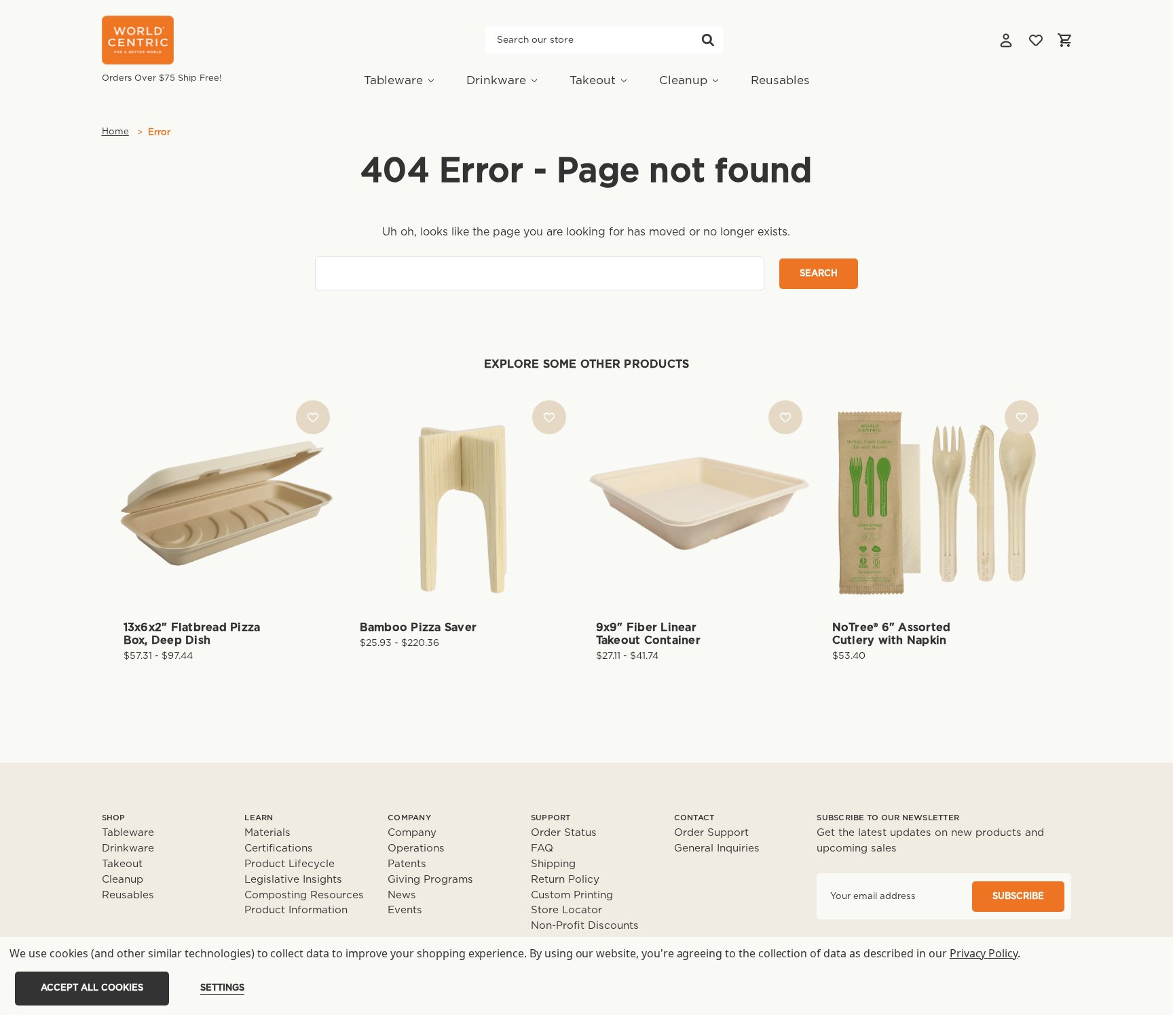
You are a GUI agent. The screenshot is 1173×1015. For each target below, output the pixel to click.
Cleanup (683, 80)
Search (708, 40)
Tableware (393, 80)
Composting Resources (304, 895)
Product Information (296, 910)
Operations (416, 848)
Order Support (711, 833)
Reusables (780, 80)
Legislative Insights (293, 880)
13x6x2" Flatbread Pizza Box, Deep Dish (192, 634)
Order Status (564, 833)
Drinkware (496, 80)
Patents (407, 864)
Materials (267, 833)
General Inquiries (717, 848)
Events (405, 910)
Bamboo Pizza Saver (418, 627)
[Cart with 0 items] (1064, 40)
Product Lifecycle (289, 864)
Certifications (278, 848)
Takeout (593, 80)
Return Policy (565, 880)
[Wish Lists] (1036, 40)
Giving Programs (430, 880)
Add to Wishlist (313, 417)
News (402, 895)
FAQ (542, 848)
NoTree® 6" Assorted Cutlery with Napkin (891, 634)
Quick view (227, 480)
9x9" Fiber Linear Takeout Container (648, 634)
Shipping (553, 864)
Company (412, 833)
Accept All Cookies (92, 988)
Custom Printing (572, 895)
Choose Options (227, 524)
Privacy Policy (984, 953)
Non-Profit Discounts (585, 926)
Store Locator (566, 910)
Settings (222, 988)
